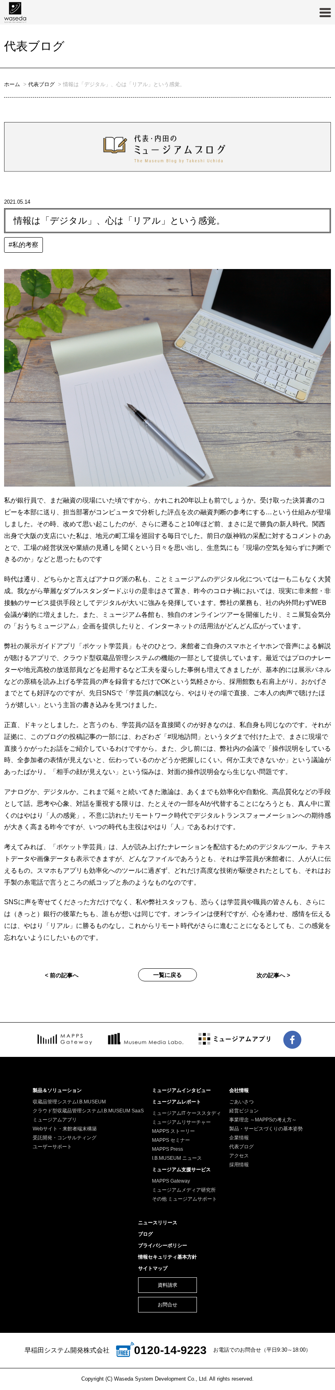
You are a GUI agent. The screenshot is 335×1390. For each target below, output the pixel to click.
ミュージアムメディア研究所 (184, 1190)
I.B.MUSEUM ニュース (177, 1158)
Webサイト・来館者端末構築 (65, 1129)
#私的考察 (23, 244)
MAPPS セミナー (171, 1140)
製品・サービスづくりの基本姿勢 (266, 1129)
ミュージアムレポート (176, 1102)
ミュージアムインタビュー (181, 1090)
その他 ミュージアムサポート (184, 1199)
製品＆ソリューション (57, 1090)
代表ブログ (41, 84)
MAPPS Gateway (171, 1181)
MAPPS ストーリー (173, 1131)
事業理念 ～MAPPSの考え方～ (263, 1120)
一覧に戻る (167, 975)
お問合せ (167, 1305)
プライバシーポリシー (162, 1245)
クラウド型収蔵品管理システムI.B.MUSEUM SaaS (88, 1111)
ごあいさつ (241, 1102)
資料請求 (167, 1285)
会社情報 (239, 1090)
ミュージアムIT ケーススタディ (186, 1113)
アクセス (239, 1156)
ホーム (12, 84)
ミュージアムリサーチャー (181, 1122)
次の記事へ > (273, 975)
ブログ (145, 1234)
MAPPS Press (167, 1149)
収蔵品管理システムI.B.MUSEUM (69, 1102)
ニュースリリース (157, 1222)
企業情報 (239, 1138)
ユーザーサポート (52, 1147)
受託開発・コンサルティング (64, 1138)
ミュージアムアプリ (55, 1120)
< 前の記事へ (61, 975)
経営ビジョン (244, 1111)
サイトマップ (153, 1268)
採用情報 (239, 1165)
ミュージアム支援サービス (181, 1169)
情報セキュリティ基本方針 (167, 1257)
